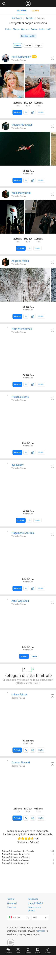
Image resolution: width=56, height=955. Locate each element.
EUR (35, 917)
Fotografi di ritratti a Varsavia (15, 863)
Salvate (35, 11)
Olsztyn (16, 29)
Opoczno (25, 29)
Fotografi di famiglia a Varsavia (15, 860)
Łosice (42, 29)
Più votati (22, 11)
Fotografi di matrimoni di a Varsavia (18, 851)
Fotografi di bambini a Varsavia (16, 857)
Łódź (49, 29)
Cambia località (28, 36)
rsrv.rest (41, 930)
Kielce (8, 29)
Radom (34, 29)
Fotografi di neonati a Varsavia (15, 854)
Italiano (16, 917)
